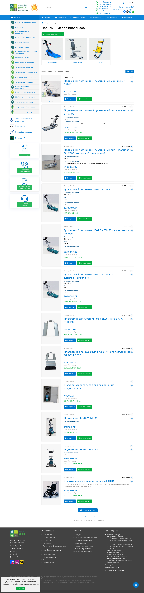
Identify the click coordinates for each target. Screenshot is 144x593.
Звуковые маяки (22, 57)
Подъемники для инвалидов (22, 87)
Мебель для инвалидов (25, 97)
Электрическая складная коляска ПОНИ (89, 481)
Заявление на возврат (51, 560)
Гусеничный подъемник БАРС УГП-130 (87, 189)
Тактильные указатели (24, 82)
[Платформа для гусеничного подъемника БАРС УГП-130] (51, 328)
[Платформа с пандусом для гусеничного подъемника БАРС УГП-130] (51, 361)
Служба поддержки (51, 550)
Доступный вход (22, 47)
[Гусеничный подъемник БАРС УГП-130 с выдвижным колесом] (51, 245)
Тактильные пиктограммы (26, 72)
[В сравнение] (131, 81)
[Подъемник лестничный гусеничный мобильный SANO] (51, 88)
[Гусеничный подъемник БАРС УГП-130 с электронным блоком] (51, 290)
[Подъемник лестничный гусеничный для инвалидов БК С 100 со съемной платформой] (51, 162)
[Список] (132, 71)
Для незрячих (20, 126)
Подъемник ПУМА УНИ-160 (81, 449)
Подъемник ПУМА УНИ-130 (80, 418)
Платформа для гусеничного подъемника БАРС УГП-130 (93, 320)
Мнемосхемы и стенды (24, 62)
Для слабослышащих (23, 132)
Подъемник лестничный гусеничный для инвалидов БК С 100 (96, 112)
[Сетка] (127, 71)
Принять (20, 588)
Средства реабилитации (25, 107)
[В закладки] (131, 77)
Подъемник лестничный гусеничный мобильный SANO (94, 83)
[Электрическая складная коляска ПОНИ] (51, 490)
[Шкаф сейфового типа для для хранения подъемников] (51, 394)
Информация (47, 531)
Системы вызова (22, 42)
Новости (113, 17)
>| (94, 516)
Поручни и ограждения (25, 37)
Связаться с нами (49, 554)
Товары (48, 17)
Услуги (61, 17)
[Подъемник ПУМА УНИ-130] (51, 427)
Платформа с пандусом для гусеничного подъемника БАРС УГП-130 (97, 353)
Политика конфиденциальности (54, 546)
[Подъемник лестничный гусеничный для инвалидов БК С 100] (51, 123)
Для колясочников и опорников (23, 120)
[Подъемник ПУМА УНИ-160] (51, 458)
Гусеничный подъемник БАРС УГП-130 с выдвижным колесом (96, 232)
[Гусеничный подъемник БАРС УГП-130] (51, 203)
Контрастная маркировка (25, 77)
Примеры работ (79, 17)
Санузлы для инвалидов (25, 102)
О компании (47, 535)
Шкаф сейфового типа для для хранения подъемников (89, 387)
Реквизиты (47, 543)
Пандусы (19, 27)
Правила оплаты (49, 562)
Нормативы (97, 17)
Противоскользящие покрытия (23, 32)
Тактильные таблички (24, 67)
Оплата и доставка (49, 537)
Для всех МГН (20, 138)
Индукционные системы (25, 92)
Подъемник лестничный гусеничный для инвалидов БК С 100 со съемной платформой (96, 151)
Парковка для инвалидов (25, 22)
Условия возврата (49, 557)
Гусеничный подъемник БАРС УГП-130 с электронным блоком (88, 276)
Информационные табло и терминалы (26, 52)
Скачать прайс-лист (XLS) (53, 34)
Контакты (128, 17)
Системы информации (24, 112)
